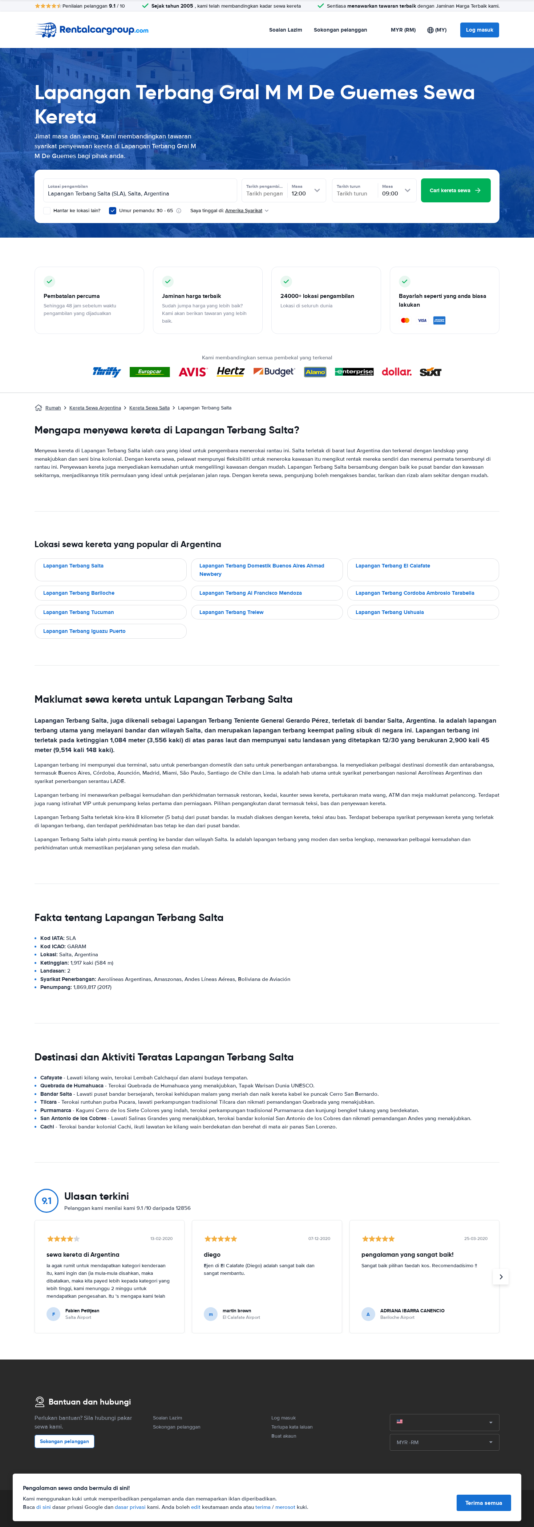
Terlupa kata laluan (292, 1427)
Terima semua (483, 1503)
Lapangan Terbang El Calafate (393, 566)
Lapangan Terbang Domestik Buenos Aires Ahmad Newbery (261, 570)
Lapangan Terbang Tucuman (78, 612)
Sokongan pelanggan (340, 30)
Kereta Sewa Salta (149, 408)
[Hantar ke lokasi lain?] (46, 210)
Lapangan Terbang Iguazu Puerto (84, 631)
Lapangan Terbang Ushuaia (390, 612)
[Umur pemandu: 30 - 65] (112, 210)
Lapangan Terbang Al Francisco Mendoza (250, 593)
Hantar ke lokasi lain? (76, 210)
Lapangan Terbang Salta (73, 566)
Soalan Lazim (285, 30)
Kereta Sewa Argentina (95, 408)
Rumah (53, 408)
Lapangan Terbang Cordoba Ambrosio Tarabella (415, 593)
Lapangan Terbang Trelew (231, 612)
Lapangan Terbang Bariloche (78, 593)
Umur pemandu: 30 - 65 (146, 210)
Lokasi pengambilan (68, 186)
